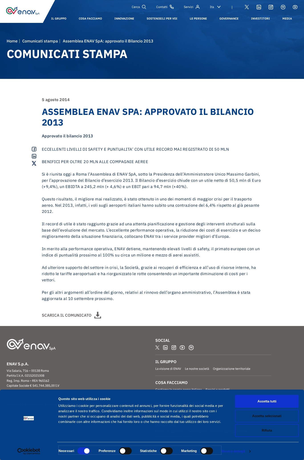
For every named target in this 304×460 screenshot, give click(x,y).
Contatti (162, 7)
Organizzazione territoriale (231, 369)
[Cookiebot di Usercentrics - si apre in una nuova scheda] (28, 451)
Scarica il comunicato (66, 315)
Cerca (136, 7)
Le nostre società (197, 369)
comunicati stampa (40, 41)
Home (12, 41)
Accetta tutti (266, 401)
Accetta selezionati (267, 416)
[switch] (125, 450)
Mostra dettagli (233, 451)
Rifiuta (267, 430)
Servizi (188, 7)
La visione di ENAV (168, 369)
